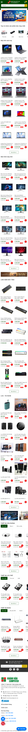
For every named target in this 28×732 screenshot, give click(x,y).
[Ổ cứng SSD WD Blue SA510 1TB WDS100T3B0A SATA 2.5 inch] (9, 515)
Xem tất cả (13, 152)
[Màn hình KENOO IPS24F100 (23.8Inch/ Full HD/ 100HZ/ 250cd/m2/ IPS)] (21, 187)
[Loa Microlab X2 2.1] (7, 490)
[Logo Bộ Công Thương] (5, 700)
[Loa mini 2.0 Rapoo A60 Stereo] (7, 447)
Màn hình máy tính (7, 157)
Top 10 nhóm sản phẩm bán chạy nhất (13, 26)
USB (13, 36)
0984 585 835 (12, 721)
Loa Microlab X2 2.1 (5, 498)
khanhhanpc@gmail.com (12, 698)
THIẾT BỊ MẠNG (6, 608)
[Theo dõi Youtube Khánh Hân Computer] (17, 669)
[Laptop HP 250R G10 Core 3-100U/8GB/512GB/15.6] (7, 114)
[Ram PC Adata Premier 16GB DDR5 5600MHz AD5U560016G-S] (7, 374)
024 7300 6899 (12, 718)
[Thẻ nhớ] (4, 32)
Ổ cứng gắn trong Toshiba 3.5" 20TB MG (5, 595)
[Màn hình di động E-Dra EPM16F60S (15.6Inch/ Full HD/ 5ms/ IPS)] (7, 187)
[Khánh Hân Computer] (14, 2)
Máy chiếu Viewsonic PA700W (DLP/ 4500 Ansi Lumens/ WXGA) (6, 543)
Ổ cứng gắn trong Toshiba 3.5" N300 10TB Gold (17, 595)
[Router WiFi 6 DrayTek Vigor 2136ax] (18, 619)
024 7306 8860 (14, 695)
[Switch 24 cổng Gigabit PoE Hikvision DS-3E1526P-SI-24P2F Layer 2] (6, 619)
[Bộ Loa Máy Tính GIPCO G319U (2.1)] (21, 404)
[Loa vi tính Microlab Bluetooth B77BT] (21, 447)
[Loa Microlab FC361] (7, 469)
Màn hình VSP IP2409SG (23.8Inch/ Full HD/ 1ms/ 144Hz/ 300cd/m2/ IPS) (21, 239)
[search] (25, 5)
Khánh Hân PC (17, 730)
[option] (14, 15)
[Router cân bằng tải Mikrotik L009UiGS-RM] (18, 639)
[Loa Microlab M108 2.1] (21, 490)
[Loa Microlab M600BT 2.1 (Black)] (21, 469)
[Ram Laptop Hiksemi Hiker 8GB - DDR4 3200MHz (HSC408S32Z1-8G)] (21, 288)
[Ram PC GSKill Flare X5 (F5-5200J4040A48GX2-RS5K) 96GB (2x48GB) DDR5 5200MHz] (7, 331)
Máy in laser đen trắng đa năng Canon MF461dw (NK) (18, 563)
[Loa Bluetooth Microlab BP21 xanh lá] (7, 404)
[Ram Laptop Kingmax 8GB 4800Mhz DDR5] (7, 288)
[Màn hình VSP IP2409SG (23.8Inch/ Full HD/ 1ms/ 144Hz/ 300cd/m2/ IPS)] (21, 230)
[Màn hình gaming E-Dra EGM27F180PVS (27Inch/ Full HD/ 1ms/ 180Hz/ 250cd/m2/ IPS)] (21, 165)
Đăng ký (25, 666)
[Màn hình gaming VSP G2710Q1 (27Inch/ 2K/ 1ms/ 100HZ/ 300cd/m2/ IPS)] (21, 208)
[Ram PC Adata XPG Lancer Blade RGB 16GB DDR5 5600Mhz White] (21, 353)
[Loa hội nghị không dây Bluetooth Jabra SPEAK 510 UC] (21, 426)
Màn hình (21, 36)
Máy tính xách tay (6, 40)
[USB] (13, 32)
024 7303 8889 (9, 715)
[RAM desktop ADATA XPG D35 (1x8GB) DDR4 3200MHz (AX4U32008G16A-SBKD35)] (21, 310)
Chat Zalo (21, 728)
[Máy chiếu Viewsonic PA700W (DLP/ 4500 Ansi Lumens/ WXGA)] (6, 535)
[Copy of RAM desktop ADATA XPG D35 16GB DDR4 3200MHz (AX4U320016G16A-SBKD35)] (7, 310)
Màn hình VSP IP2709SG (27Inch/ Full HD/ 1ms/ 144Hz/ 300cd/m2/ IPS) (7, 239)
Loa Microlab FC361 (5, 477)
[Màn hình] (21, 32)
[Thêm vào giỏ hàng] (12, 61)
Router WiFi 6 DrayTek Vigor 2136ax (16, 628)
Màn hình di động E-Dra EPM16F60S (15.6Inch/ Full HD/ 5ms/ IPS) (6, 197)
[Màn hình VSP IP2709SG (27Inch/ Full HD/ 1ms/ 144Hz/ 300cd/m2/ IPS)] (7, 230)
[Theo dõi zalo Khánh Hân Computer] (14, 669)
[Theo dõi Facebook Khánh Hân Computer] (10, 669)
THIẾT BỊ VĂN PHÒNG (8, 523)
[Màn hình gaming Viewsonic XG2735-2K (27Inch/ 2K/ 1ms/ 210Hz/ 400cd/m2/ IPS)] (7, 251)
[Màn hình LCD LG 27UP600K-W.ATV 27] (14, 274)
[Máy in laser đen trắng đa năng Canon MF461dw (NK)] (18, 555)
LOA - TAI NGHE (6, 396)
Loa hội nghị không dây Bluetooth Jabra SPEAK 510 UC (20, 436)
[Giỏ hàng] (25, 2)
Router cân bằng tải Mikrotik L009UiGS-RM (18, 648)
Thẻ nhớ (4, 36)
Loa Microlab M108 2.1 (20, 498)
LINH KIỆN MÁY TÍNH (7, 279)
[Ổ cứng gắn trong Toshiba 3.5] (6, 587)
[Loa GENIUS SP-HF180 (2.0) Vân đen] (7, 426)
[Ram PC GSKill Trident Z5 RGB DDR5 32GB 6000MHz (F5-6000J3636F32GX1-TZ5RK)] (21, 374)
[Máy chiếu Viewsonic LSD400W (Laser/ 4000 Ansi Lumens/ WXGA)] (18, 535)
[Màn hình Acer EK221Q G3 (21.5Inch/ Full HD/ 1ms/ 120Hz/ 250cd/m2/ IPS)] (7, 165)
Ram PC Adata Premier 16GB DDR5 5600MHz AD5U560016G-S (6, 384)
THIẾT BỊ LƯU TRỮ (7, 575)
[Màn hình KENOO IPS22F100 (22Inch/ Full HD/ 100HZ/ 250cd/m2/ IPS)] (7, 208)
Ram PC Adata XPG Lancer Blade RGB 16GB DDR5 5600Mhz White (20, 362)
